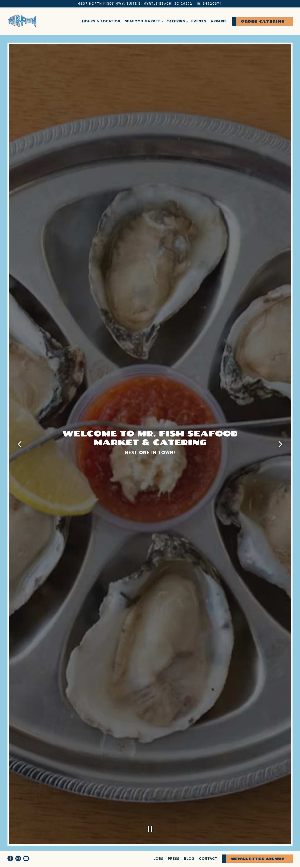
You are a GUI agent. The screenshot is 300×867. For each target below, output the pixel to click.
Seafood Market (143, 21)
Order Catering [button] (263, 21)
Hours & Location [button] (101, 21)
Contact (208, 858)
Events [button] (198, 21)
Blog (189, 858)
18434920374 (209, 4)
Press (173, 858)
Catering (176, 21)
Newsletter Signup (258, 859)
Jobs (158, 858)
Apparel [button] (219, 21)
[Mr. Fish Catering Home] (22, 21)
